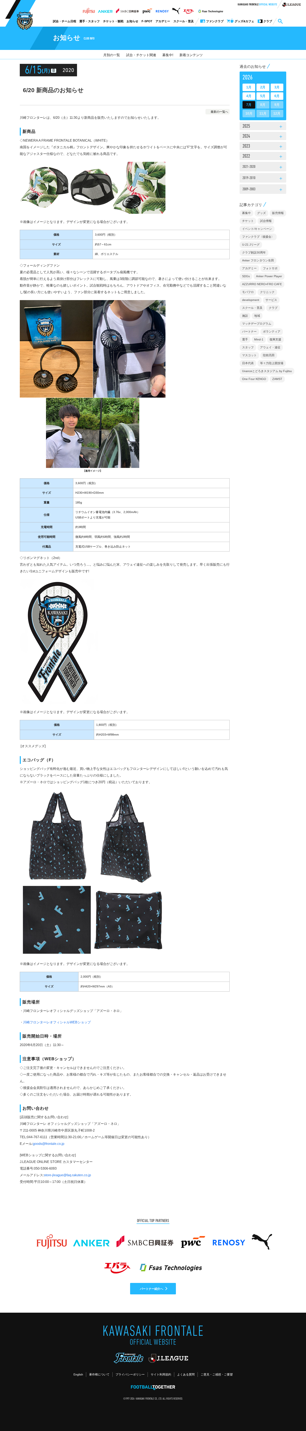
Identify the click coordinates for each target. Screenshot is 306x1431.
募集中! (167, 55)
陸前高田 (269, 355)
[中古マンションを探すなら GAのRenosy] (162, 10)
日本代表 (248, 363)
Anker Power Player (269, 276)
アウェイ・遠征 (270, 347)
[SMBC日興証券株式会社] (127, 10)
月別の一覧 (111, 55)
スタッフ (248, 347)
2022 (263, 156)
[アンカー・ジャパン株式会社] (105, 10)
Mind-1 (258, 339)
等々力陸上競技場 (271, 363)
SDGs (246, 276)
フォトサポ (270, 268)
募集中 (246, 213)
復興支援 (275, 339)
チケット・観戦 (113, 21)
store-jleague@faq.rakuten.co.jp (67, 1175)
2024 (263, 136)
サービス (271, 300)
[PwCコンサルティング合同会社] (147, 10)
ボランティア (271, 331)
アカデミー (162, 21)
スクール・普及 (183, 21)
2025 (263, 126)
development (250, 300)
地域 (257, 315)
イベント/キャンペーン (257, 228)
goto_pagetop (292, 1416)
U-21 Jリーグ (251, 244)
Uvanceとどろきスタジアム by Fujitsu (267, 371)
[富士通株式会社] (89, 10)
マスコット (249, 355)
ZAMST (277, 379)
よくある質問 (186, 1374)
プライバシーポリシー (130, 1374)
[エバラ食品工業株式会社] (188, 10)
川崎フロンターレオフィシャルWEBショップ (57, 1022)
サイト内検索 (280, 21)
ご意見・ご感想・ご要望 (217, 1374)
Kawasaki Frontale (257, 4)
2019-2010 (263, 178)
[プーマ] (176, 10)
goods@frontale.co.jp (48, 1143)
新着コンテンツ (191, 55)
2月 (262, 87)
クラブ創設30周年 (254, 252)
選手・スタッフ (89, 21)
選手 (245, 339)
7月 (248, 104)
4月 (248, 96)
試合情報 (266, 221)
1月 (248, 87)
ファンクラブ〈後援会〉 (258, 236)
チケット (248, 221)
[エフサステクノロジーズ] (211, 10)
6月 (277, 96)
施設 (245, 315)
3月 (277, 87)
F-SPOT (147, 21)
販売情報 (278, 213)
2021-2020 (263, 167)
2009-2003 (263, 189)
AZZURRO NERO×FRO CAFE (262, 284)
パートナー (249, 331)
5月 (262, 96)
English (78, 1374)
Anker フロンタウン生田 (258, 260)
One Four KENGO (254, 379)
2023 (263, 146)
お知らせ (132, 21)
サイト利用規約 (161, 1374)
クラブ (273, 307)
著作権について (99, 1374)
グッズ (261, 213)
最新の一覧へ (219, 111)
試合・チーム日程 (64, 21)
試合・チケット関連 (141, 55)
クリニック (267, 292)
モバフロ (248, 292)
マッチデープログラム (256, 323)
